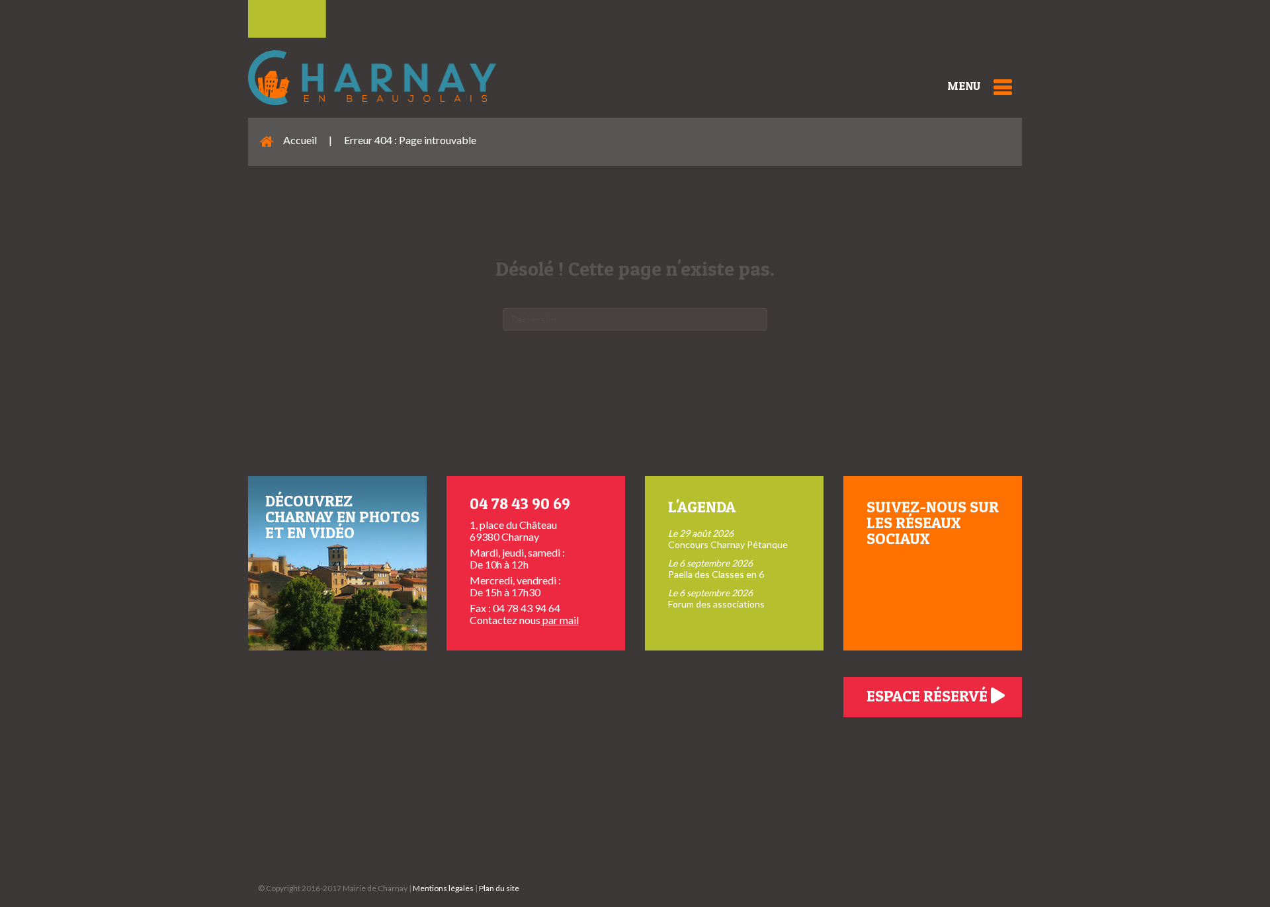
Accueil (300, 140)
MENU (963, 86)
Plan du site (499, 888)
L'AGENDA (702, 506)
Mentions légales (443, 888)
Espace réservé (929, 695)
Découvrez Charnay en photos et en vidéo (342, 516)
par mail (559, 619)
